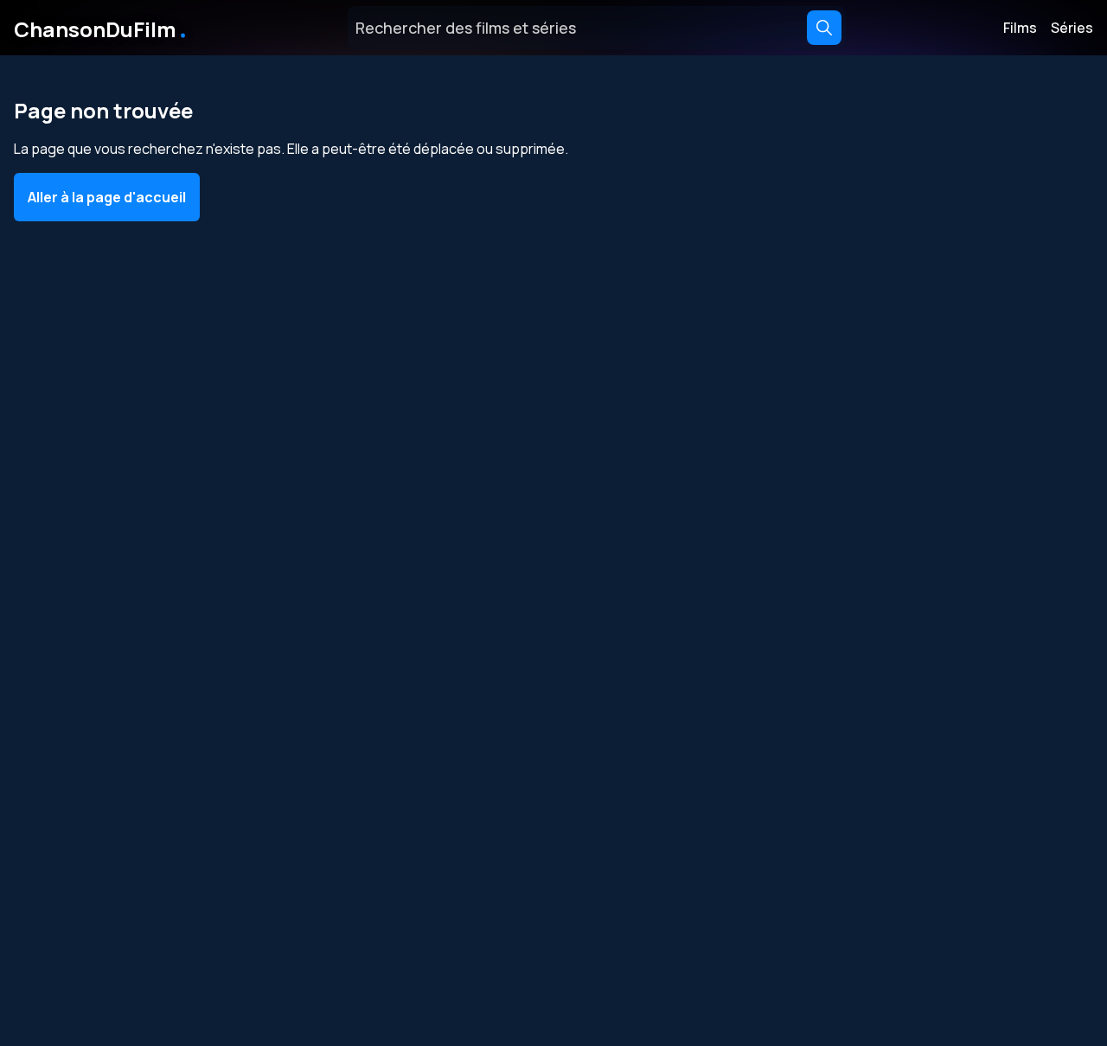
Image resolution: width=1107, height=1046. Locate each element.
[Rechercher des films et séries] (824, 27)
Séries (1072, 27)
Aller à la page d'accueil (107, 197)
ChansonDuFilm (101, 27)
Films (1020, 27)
